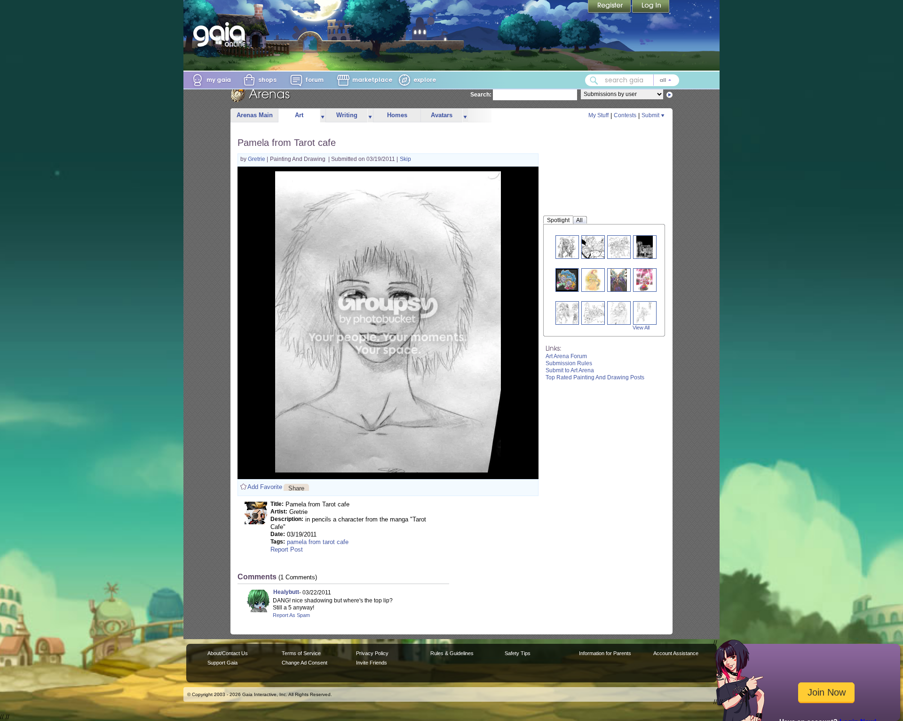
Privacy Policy (372, 653)
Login (651, 7)
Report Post (286, 549)
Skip (405, 159)
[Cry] (644, 279)
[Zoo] (595, 312)
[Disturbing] (567, 279)
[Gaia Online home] (221, 34)
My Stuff (598, 115)
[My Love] (618, 312)
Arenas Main (255, 115)
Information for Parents (605, 653)
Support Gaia (222, 662)
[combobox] (632, 80)
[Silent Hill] (644, 246)
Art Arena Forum (566, 356)
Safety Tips (518, 653)
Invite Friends (371, 662)
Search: (480, 94)
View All (641, 327)
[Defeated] (598, 246)
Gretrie (257, 159)
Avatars (441, 115)
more (322, 115)
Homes (397, 115)
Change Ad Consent (304, 662)
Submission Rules (569, 363)
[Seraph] (618, 279)
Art (299, 115)
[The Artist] (592, 279)
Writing (346, 115)
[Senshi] (620, 246)
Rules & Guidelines (452, 653)
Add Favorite (264, 486)
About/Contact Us (227, 653)
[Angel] (644, 312)
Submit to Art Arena (570, 370)
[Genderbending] (568, 312)
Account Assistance (675, 653)
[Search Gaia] (594, 80)
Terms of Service (301, 653)
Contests (625, 115)
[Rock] (567, 246)
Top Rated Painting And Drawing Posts (595, 377)
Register (610, 7)
